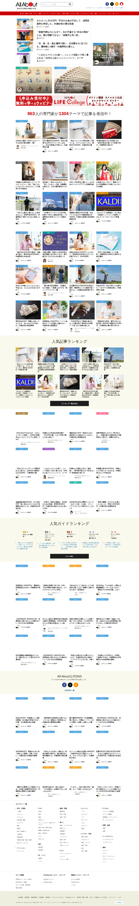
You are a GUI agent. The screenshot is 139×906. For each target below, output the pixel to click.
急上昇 (22, 13)
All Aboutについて (70, 897)
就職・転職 (84, 837)
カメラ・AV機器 (107, 814)
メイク (83, 811)
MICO (82, 828)
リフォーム (20, 817)
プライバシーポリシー (58, 897)
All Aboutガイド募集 (21, 882)
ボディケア (84, 820)
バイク (40, 861)
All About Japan (47, 882)
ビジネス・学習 (74, 13)
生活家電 (62, 834)
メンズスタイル (84, 13)
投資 (39, 814)
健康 (40, 13)
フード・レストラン (65, 853)
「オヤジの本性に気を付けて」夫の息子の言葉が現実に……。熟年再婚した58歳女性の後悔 (69, 546)
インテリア (20, 823)
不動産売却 (20, 837)
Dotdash (119, 902)
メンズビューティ (108, 842)
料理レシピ (63, 828)
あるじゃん (41, 839)
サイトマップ (91, 8)
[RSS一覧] (117, 4)
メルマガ (100, 8)
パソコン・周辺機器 (108, 811)
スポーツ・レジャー (108, 859)
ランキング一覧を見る (69, 403)
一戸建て (19, 811)
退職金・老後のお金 (43, 830)
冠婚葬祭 (62, 831)
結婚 (104, 831)
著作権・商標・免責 (82, 897)
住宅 (30, 13)
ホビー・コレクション (109, 856)
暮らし (59, 13)
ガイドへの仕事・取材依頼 (23, 885)
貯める (40, 811)
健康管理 (62, 811)
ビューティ (46, 13)
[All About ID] (121, 4)
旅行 (91, 13)
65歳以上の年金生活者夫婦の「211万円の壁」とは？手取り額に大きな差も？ (91, 545)
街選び (19, 828)
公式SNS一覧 (109, 8)
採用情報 (27, 897)
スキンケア (84, 814)
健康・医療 (63, 808)
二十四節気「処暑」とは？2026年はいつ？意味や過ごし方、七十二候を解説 (113, 545)
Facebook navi (75, 882)
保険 (39, 817)
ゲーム (104, 853)
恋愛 (104, 828)
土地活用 (19, 834)
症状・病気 (63, 814)
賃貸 (18, 825)
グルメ (109, 13)
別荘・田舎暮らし (22, 831)
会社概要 (20, 897)
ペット (104, 862)
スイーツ (62, 856)
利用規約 (47, 897)
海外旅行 (40, 847)
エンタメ (105, 850)
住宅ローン (41, 820)
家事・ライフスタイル (66, 825)
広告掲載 (41, 897)
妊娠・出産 (63, 839)
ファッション (102, 13)
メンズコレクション (108, 839)
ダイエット (84, 825)
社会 (82, 848)
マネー (35, 13)
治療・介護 (63, 817)
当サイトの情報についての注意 (98, 897)
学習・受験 (84, 851)
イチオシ (73, 885)
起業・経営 (84, 845)
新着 (26, 13)
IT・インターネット (108, 820)
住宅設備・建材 (21, 820)
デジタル (53, 13)
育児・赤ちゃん (64, 842)
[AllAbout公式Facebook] (107, 4)
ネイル (83, 823)
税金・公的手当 (42, 833)
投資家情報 (34, 897)
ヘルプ (119, 897)
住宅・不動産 (21, 808)
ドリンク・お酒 (64, 859)
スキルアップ (85, 839)
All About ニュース (48, 879)
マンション (20, 814)
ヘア (82, 817)
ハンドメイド (63, 837)
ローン (40, 836)
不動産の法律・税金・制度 (24, 840)
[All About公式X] (112, 4)
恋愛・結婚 (65, 13)
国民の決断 (19, 888)
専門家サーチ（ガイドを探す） (24, 879)
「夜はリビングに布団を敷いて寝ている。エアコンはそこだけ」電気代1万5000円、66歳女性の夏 (25, 546)
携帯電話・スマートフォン (110, 817)
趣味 (96, 13)
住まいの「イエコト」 (23, 843)
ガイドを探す (119, 8)
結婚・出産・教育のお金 (45, 827)
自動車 (40, 858)
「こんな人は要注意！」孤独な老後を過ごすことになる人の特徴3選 (47, 545)
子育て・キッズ (64, 845)
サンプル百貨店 (75, 879)
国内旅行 (40, 850)
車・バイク (116, 13)
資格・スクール (85, 842)
